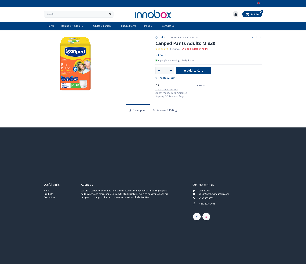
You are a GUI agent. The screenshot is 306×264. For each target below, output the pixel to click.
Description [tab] (139, 110)
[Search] (110, 14)
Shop (163, 37)
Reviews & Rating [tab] (166, 110)
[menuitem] (51, 26)
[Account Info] (235, 14)
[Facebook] (197, 216)
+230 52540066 (206, 203)
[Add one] (171, 71)
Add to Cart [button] (195, 70)
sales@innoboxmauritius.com (213, 193)
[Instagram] (206, 216)
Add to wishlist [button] (167, 77)
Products (48, 193)
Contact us (49, 197)
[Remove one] (159, 71)
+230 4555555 (206, 198)
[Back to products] (257, 37)
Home (47, 190)
